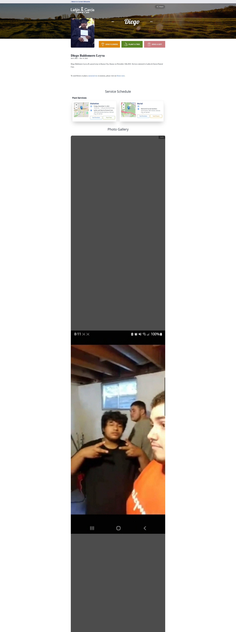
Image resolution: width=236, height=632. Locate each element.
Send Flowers (156, 116)
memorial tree (93, 76)
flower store (121, 76)
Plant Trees (109, 117)
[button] (81, 108)
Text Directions (96, 117)
